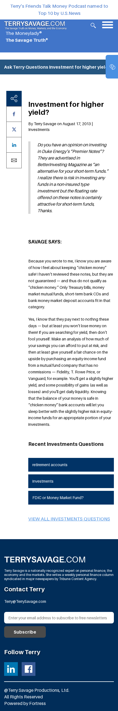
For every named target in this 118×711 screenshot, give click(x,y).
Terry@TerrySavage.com (25, 601)
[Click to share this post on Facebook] (14, 114)
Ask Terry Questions (26, 67)
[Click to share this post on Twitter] (14, 129)
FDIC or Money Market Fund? (58, 497)
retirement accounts (50, 464)
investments (43, 481)
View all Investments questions (69, 519)
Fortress (37, 703)
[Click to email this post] (14, 160)
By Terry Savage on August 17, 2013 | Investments (60, 126)
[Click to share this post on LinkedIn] (14, 144)
